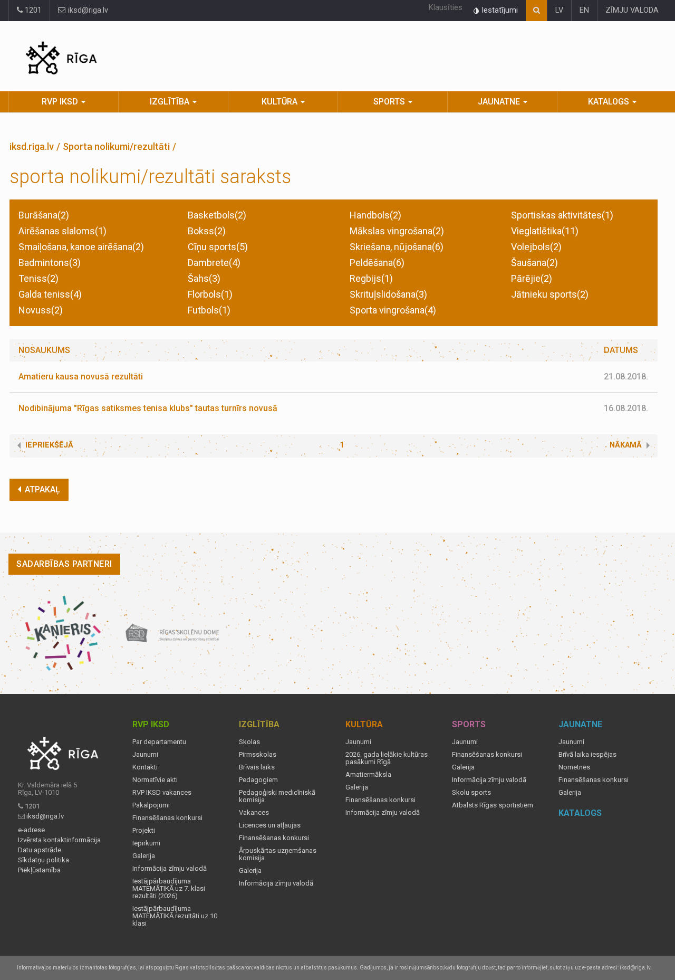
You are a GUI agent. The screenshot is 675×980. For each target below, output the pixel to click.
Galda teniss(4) (50, 294)
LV (559, 10)
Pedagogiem (258, 780)
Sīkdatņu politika (43, 860)
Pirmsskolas (257, 754)
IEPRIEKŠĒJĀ (49, 445)
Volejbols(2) (536, 246)
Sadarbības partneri (64, 564)
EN (584, 10)
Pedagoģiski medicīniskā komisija (277, 796)
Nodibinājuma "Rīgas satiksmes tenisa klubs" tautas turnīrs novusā (147, 408)
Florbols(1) (210, 294)
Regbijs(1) (371, 278)
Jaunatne (499, 102)
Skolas (249, 742)
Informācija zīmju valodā (169, 868)
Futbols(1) (209, 310)
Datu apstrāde (39, 850)
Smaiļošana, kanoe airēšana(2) (81, 246)
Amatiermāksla (368, 774)
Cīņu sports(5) (218, 246)
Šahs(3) (204, 278)
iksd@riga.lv (87, 10)
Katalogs (608, 102)
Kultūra (279, 102)
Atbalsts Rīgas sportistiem (492, 805)
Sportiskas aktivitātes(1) (562, 215)
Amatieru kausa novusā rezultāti (80, 377)
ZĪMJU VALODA (632, 10)
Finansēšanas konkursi (167, 818)
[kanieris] (63, 633)
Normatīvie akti (155, 780)
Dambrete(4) (214, 262)
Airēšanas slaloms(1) (62, 230)
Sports (389, 102)
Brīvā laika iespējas (587, 754)
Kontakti (145, 767)
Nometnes (574, 767)
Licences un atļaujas (270, 825)
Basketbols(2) (217, 215)
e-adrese (31, 830)
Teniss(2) (38, 278)
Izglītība (169, 102)
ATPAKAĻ (42, 489)
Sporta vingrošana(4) (393, 310)
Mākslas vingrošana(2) (397, 230)
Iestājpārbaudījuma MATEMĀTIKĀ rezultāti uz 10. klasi (175, 916)
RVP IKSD (60, 102)
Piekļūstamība (39, 870)
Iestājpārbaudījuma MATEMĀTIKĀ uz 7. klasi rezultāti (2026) (168, 889)
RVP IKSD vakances (161, 792)
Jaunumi (145, 754)
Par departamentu (159, 742)
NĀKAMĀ (626, 445)
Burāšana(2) (43, 215)
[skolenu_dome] (172, 633)
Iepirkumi (146, 843)
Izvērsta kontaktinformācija (59, 840)
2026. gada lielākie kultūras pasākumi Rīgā (386, 758)
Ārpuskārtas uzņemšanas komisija (277, 854)
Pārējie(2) (531, 278)
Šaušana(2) (534, 262)
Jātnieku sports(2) (550, 294)
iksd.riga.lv (31, 146)
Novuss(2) (40, 310)
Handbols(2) (375, 215)
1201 (32, 10)
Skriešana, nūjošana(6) (396, 246)
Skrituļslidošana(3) (388, 294)
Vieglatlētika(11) (544, 230)
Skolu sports (471, 792)
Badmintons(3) (49, 262)
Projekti (143, 830)
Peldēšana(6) (377, 262)
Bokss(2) (207, 230)
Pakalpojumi (151, 805)
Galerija (143, 856)
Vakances (254, 812)
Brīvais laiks (257, 767)
